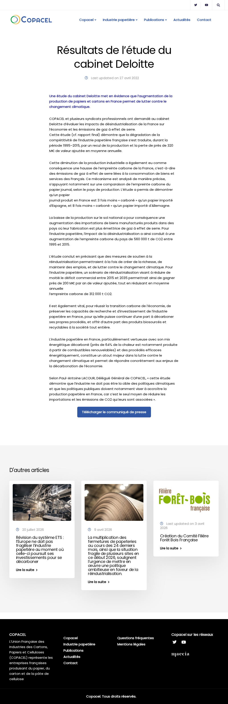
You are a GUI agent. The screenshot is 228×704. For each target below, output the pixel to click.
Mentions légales (131, 644)
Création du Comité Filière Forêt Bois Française (184, 538)
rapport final (88, 134)
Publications (154, 19)
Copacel (86, 19)
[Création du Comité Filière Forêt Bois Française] (186, 499)
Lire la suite (25, 569)
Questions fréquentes (135, 638)
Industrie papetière (119, 19)
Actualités (181, 19)
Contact (204, 19)
